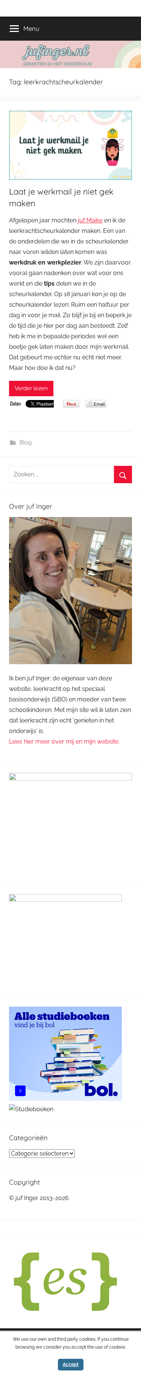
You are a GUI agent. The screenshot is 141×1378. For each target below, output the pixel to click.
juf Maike (90, 220)
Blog (26, 442)
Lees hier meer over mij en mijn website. (64, 741)
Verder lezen (31, 388)
